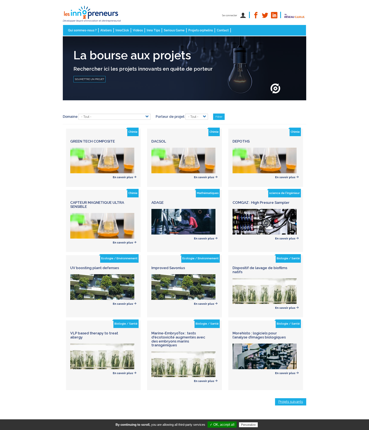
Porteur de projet (170, 117)
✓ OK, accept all (222, 424)
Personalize (248, 424)
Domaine (70, 117)
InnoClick (122, 30)
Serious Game (174, 30)
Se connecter (229, 15)
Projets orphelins (200, 30)
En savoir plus (123, 177)
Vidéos (138, 30)
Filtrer (218, 116)
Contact (223, 30)
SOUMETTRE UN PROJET (89, 79)
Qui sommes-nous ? (82, 30)
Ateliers (106, 30)
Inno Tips (153, 30)
